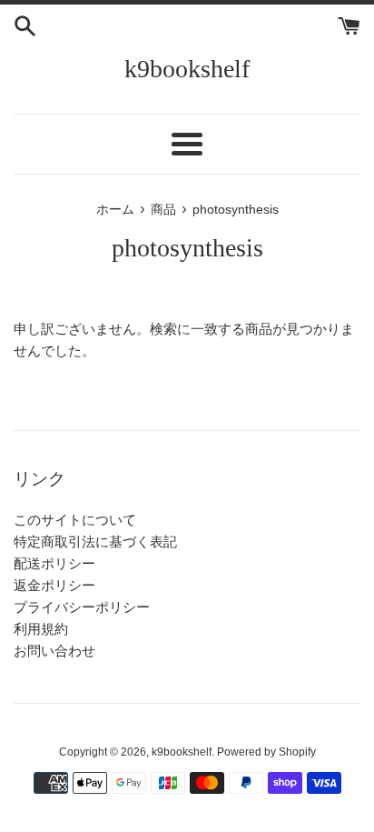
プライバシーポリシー (82, 607)
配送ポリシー (54, 563)
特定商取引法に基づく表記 (95, 541)
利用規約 (41, 629)
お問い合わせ (54, 650)
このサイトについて (75, 519)
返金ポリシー (54, 585)
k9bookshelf (187, 69)
